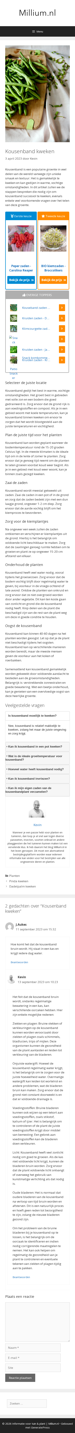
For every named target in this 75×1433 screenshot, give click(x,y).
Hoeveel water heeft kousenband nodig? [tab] (36, 769)
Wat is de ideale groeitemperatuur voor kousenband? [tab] (33, 758)
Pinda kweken (18, 881)
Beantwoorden (19, 962)
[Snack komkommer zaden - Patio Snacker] (37, 341)
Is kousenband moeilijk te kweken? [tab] (32, 715)
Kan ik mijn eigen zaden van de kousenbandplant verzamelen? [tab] (28, 789)
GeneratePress (40, 1427)
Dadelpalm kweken (22, 886)
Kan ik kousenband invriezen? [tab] (29, 778)
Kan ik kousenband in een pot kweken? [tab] (35, 746)
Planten (14, 876)
